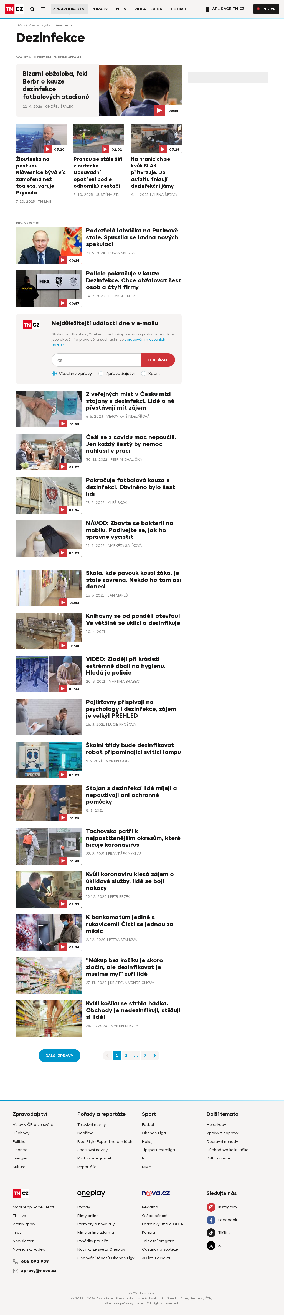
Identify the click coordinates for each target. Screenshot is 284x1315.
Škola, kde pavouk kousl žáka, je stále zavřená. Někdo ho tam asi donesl (133, 580)
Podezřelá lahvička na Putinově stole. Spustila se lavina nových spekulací (132, 237)
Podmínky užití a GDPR (163, 1224)
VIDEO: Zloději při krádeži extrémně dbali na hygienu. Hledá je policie (126, 666)
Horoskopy (216, 1124)
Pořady (99, 9)
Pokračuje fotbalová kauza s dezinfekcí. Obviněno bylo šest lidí (130, 487)
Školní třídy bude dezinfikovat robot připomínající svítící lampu (133, 748)
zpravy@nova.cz (39, 1270)
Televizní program (158, 1241)
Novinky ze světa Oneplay (101, 1249)
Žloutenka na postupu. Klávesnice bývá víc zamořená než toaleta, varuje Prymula (41, 176)
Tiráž (17, 1232)
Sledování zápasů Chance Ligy (105, 1258)
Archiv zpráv (24, 1224)
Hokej (147, 1141)
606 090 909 (35, 1261)
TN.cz (20, 25)
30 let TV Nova (156, 1258)
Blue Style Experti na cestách (104, 1141)
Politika (19, 1141)
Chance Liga (154, 1133)
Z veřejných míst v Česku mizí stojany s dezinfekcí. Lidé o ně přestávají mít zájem (130, 401)
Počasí (178, 9)
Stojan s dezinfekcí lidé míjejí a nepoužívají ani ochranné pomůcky (131, 795)
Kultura (19, 1166)
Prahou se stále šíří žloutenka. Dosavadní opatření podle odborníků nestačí (98, 172)
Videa (140, 9)
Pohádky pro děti (93, 1241)
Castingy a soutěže (160, 1249)
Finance (20, 1150)
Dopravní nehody (222, 1141)
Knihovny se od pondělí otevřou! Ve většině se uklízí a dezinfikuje (133, 619)
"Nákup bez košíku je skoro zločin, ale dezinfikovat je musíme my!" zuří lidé (124, 967)
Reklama (150, 1207)
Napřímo (85, 1133)
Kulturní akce (218, 1158)
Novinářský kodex (29, 1249)
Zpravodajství (69, 9)
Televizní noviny (91, 1124)
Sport (158, 9)
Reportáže (87, 1166)
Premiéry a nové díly (96, 1224)
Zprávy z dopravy (222, 1133)
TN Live (121, 9)
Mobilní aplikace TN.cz (33, 1207)
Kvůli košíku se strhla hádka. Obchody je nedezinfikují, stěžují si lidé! (133, 1010)
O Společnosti (155, 1215)
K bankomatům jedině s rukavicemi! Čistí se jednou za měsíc (129, 924)
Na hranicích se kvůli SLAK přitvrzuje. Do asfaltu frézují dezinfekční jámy (152, 172)
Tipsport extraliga (158, 1150)
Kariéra (148, 1232)
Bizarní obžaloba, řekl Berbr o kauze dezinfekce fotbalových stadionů (56, 85)
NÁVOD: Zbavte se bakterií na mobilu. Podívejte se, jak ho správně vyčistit (129, 530)
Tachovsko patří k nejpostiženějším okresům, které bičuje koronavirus (133, 838)
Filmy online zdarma (95, 1232)
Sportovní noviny (92, 1150)
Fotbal (148, 1124)
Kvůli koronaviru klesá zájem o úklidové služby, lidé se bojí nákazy (130, 881)
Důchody (21, 1133)
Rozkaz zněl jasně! (94, 1158)
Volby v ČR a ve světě (33, 1124)
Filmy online (88, 1215)
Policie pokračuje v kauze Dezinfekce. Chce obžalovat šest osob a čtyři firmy (133, 280)
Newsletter (23, 1241)
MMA (146, 1166)
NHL (145, 1158)
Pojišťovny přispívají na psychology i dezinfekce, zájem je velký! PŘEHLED (131, 709)
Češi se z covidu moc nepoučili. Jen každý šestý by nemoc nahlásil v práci (131, 444)
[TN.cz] (14, 9)
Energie (20, 1158)
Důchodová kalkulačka (227, 1150)
